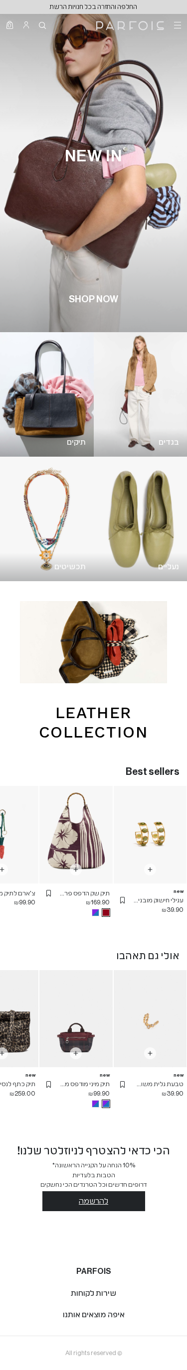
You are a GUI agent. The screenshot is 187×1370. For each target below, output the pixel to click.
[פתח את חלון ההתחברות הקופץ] (26, 25)
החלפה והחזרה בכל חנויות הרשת (93, 6)
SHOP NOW (93, 299)
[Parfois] (130, 25)
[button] (123, 900)
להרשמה (93, 1201)
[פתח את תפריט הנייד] (176, 24)
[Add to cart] (150, 869)
